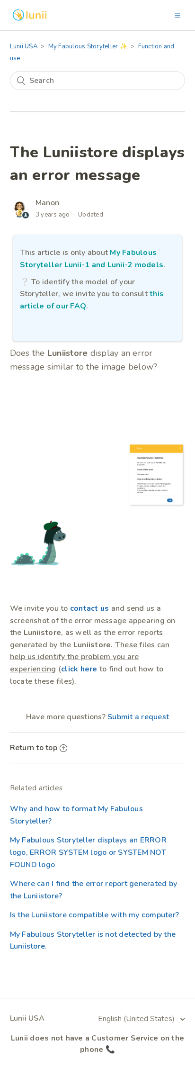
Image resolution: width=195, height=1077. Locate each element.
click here (79, 669)
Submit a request (138, 717)
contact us (89, 608)
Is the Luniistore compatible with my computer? (94, 915)
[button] (177, 15)
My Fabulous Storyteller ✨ (87, 46)
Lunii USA (23, 46)
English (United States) (137, 1019)
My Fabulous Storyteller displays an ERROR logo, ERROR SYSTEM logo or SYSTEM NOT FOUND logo (88, 852)
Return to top (33, 747)
